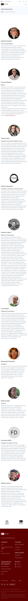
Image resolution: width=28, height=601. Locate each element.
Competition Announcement (7, 547)
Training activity (4, 571)
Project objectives (19, 557)
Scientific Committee (5, 553)
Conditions (13, 580)
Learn (2, 544)
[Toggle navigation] (25, 4)
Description (17, 547)
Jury (2, 551)
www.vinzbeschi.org (10, 115)
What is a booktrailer (19, 544)
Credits (19, 580)
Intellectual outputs (5, 566)
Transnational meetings (6, 568)
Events (2, 573)
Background (17, 555)
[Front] (4, 4)
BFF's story (17, 549)
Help (20, 1)
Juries (2, 12)
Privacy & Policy (4, 580)
